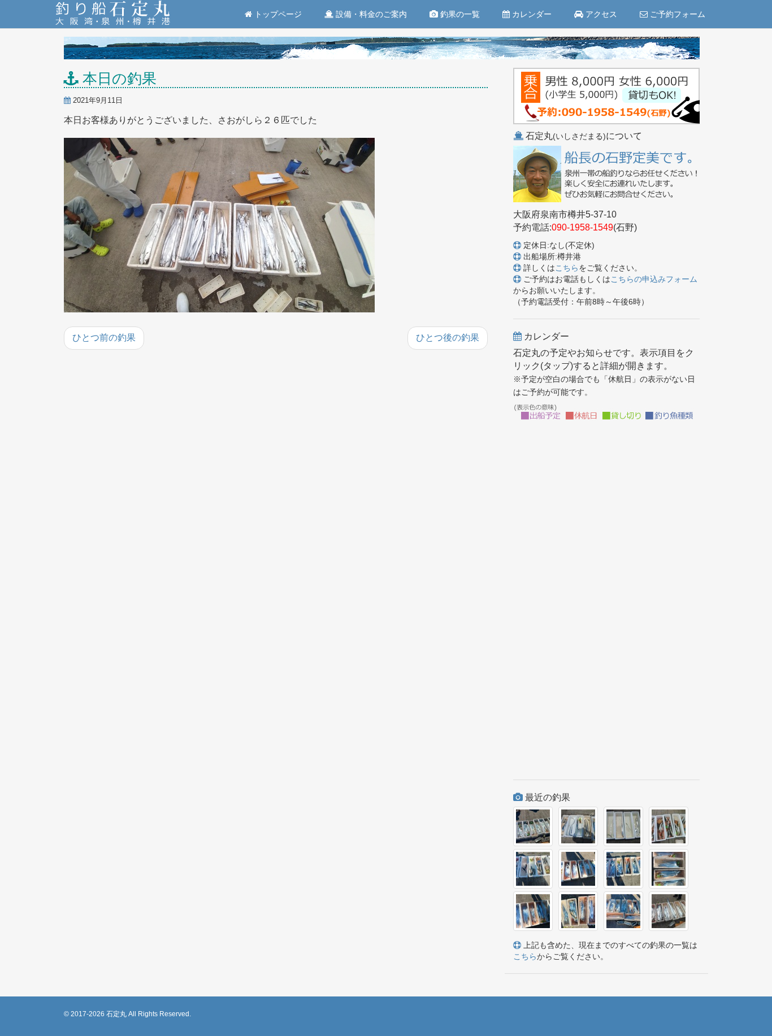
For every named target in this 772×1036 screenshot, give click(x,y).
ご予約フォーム (676, 14)
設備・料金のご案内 (370, 14)
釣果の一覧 (459, 14)
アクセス (600, 14)
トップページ (277, 14)
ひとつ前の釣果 (104, 337)
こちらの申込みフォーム (653, 279)
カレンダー (531, 14)
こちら (567, 267)
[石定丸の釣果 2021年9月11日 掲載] (219, 226)
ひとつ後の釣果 (447, 337)
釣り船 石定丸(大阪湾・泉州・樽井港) (112, 14)
